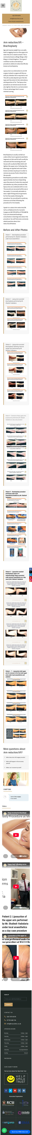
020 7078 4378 (16, 15)
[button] (4, 1130)
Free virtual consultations (16, 21)
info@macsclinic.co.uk (16, 18)
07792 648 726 (11, 1020)
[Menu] (3, 5)
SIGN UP (6, 994)
